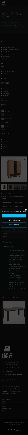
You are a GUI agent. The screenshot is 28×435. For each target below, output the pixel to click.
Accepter (14, 215)
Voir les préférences (14, 224)
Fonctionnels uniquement (14, 220)
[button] (25, 209)
